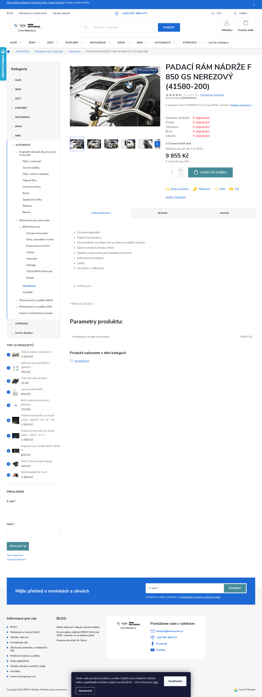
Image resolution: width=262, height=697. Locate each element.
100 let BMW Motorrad (39, 271)
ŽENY (18, 89)
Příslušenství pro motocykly (34, 220)
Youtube (160, 650)
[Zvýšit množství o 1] (181, 170)
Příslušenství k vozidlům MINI (35, 306)
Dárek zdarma (56, 2)
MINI (17, 135)
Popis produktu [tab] (100, 213)
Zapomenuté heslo (16, 559)
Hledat (168, 27)
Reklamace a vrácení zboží (33, 13)
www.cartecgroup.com (23, 676)
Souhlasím (175, 681)
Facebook (161, 643)
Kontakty (15, 671)
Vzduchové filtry (32, 186)
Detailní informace (240, 105)
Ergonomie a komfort (38, 246)
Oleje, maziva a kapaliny (36, 174)
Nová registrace (15, 555)
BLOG (10, 13)
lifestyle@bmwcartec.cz (169, 631)
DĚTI (18, 98)
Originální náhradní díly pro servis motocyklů (37, 153)
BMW (18, 126)
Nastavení (85, 691)
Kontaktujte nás (19, 642)
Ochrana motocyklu (37, 233)
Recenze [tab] (162, 213)
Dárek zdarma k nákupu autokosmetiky (78, 627)
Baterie (26, 212)
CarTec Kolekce (24, 333)
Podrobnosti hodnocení (212, 95)
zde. (155, 682)
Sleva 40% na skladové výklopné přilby (27, 2)
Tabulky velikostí (61, 13)
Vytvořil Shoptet (247, 689)
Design (30, 277)
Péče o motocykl (32, 161)
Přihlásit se (17, 546)
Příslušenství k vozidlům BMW (36, 300)
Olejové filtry (30, 180)
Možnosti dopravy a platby (25, 655)
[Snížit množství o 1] (181, 174)
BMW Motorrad (31, 227)
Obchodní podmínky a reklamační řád (28, 649)
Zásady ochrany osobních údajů (27, 666)
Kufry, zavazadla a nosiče (40, 239)
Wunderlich (29, 286)
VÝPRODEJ (21, 323)
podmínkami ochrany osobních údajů (199, 597)
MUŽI (18, 80)
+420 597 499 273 (166, 637)
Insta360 (27, 292)
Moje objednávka (19, 661)
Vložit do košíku (213, 172)
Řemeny (27, 206)
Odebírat (234, 588)
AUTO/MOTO (23, 145)
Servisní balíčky (31, 167)
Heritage (31, 265)
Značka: (176, 197)
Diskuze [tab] (224, 213)
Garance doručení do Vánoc (71, 640)
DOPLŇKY (21, 108)
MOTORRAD (22, 117)
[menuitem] (16, 42)
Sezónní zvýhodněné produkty (36, 313)
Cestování (31, 258)
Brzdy (26, 193)
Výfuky (30, 252)
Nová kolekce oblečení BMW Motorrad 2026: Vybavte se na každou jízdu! (77, 633)
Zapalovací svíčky (32, 199)
